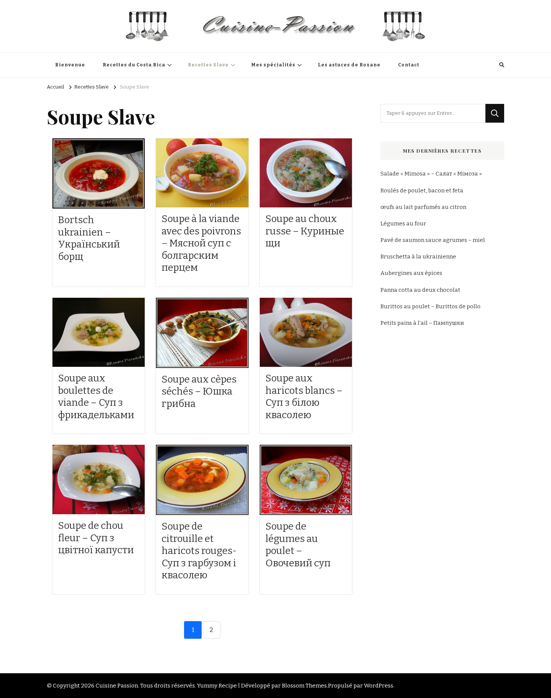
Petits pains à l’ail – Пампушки (422, 323)
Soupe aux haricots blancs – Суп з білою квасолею (304, 396)
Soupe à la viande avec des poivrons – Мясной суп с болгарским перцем (201, 243)
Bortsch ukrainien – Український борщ (89, 238)
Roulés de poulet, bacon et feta (421, 190)
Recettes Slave (208, 65)
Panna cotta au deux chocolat (420, 290)
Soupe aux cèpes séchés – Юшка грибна (199, 392)
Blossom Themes (304, 685)
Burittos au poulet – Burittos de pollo (430, 306)
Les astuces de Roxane (349, 65)
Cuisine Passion (117, 685)
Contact (408, 65)
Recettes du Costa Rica (134, 65)
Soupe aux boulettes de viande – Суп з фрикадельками (96, 396)
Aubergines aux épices (411, 273)
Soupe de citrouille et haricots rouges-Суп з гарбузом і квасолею (199, 551)
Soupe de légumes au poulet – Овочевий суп (298, 545)
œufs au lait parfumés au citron (423, 207)
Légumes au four (403, 223)
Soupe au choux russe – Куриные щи (304, 231)
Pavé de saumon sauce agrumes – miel (432, 240)
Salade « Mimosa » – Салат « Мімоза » (431, 173)
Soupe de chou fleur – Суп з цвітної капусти (96, 538)
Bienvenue (70, 65)
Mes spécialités (273, 65)
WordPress (378, 685)
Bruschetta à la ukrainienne (418, 256)
